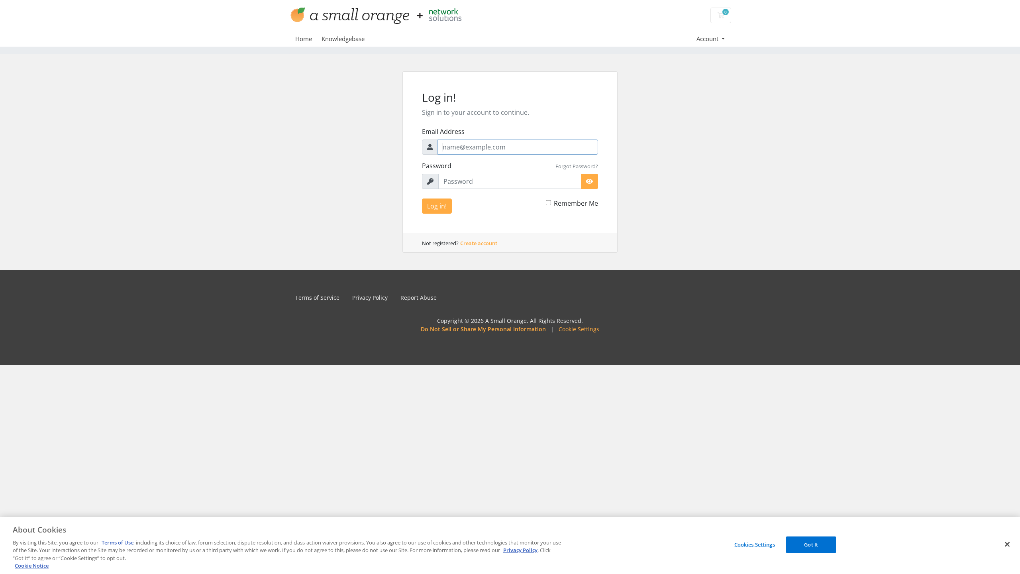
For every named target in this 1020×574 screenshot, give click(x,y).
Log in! (437, 206)
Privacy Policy (370, 297)
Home (303, 39)
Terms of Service (317, 297)
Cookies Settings (754, 544)
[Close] (1007, 544)
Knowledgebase (343, 39)
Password (436, 165)
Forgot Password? (576, 166)
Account (708, 39)
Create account (478, 243)
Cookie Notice (32, 565)
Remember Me (576, 203)
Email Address (443, 131)
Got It (811, 544)
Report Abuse (418, 297)
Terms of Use (117, 542)
